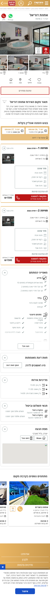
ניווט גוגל (25, 438)
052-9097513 (3, 16)
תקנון (25, 559)
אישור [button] (25, 591)
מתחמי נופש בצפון (37, 8)
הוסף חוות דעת (12, 365)
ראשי (46, 8)
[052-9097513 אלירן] (3, 16)
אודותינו (25, 554)
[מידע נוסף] (4, 148)
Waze (38, 438)
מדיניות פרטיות (25, 565)
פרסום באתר (12, 3)
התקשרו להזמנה (39, 196)
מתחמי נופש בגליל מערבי (21, 8)
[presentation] (3, 38)
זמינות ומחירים (25, 90)
